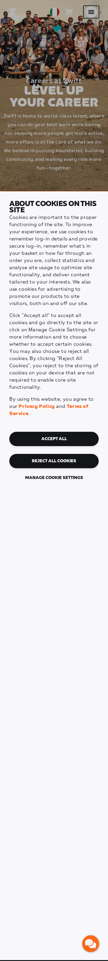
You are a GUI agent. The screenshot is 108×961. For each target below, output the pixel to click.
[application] (90, 943)
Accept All (54, 439)
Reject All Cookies (54, 461)
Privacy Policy (37, 406)
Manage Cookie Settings (54, 478)
